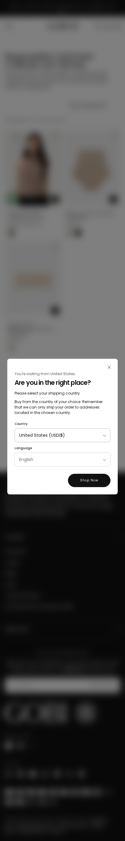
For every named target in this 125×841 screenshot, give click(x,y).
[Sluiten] (109, 367)
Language (23, 448)
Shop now (89, 480)
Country (21, 424)
